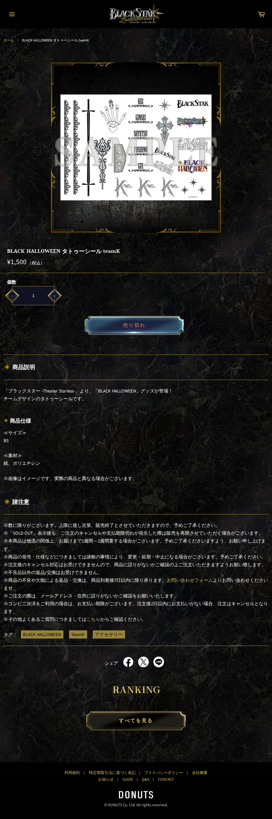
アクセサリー (109, 634)
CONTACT (166, 779)
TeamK (78, 634)
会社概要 (200, 773)
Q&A (145, 779)
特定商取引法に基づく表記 (112, 773)
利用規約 (72, 773)
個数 (11, 282)
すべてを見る (136, 720)
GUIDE (128, 779)
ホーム (9, 40)
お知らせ (106, 779)
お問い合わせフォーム (190, 580)
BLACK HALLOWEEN (42, 634)
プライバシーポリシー (163, 773)
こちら (93, 619)
